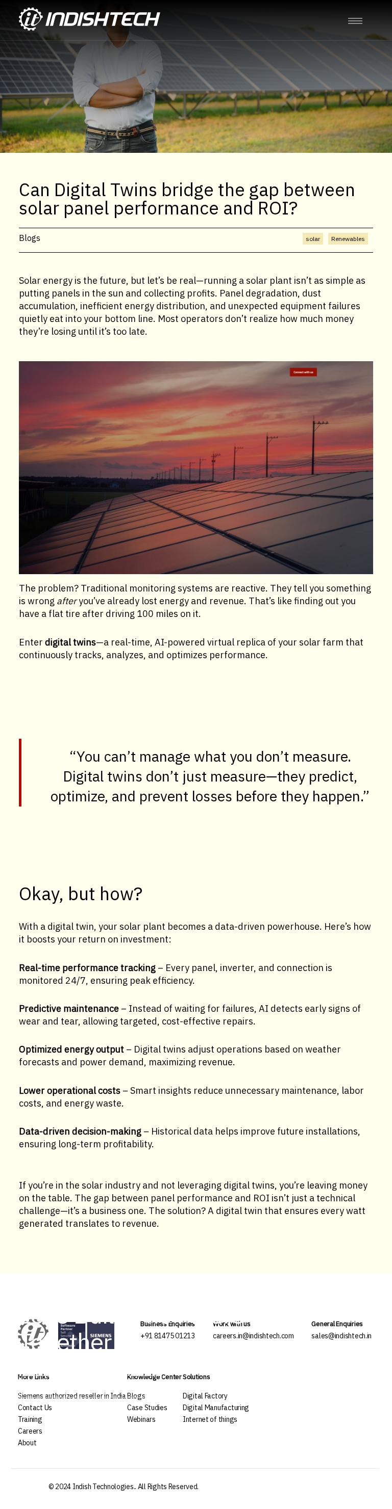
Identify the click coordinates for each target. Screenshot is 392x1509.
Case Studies (147, 1407)
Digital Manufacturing (216, 1407)
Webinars (141, 1419)
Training (30, 1419)
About (27, 1442)
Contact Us (35, 1407)
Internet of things (210, 1419)
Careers (30, 1431)
